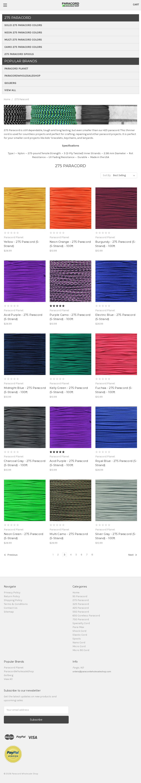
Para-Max (78, 627)
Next (131, 554)
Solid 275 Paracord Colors (23, 25)
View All (10, 90)
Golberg (10, 83)
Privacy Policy (12, 592)
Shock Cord (79, 631)
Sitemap (9, 611)
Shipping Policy (13, 600)
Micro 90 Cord (81, 650)
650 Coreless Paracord (86, 615)
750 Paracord (81, 619)
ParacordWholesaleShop (22, 75)
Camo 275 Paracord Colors (23, 47)
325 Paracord (81, 604)
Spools (77, 638)
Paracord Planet (16, 68)
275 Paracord (22, 99)
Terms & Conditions (16, 604)
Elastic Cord (80, 634)
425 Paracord (81, 607)
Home (7, 99)
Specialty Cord (81, 623)
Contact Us (10, 607)
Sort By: (107, 175)
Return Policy (12, 596)
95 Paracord (80, 596)
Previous (12, 554)
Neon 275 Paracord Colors (23, 32)
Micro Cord (79, 646)
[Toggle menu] (5, 5)
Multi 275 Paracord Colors (23, 39)
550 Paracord (81, 611)
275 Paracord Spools (19, 54)
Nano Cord (79, 642)
